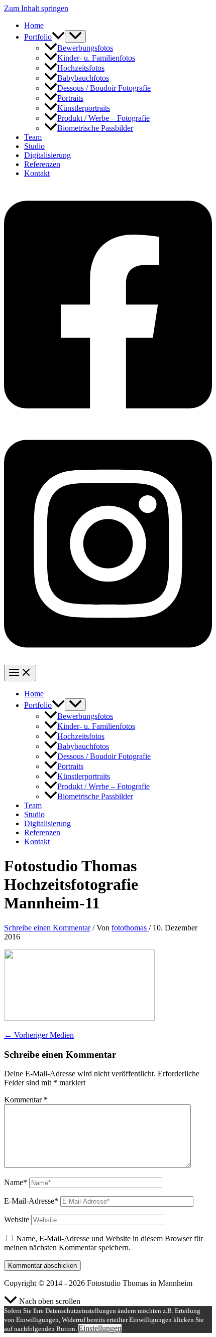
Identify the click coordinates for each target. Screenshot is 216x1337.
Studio (34, 146)
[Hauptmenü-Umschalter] (20, 673)
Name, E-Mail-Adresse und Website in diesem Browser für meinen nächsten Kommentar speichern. (103, 1243)
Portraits (70, 98)
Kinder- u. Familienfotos (96, 58)
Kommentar (26, 1099)
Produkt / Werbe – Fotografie (103, 118)
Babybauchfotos (83, 78)
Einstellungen (100, 1328)
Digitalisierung (47, 155)
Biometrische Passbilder (95, 128)
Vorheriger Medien (39, 1035)
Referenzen (42, 164)
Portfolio (38, 37)
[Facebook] (108, 420)
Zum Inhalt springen (36, 8)
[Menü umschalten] (75, 36)
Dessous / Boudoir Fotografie (104, 88)
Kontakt (37, 173)
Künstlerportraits (83, 108)
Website (16, 1219)
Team (33, 137)
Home (34, 25)
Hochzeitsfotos (80, 68)
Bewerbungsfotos (85, 48)
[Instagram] (108, 660)
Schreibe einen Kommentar (47, 927)
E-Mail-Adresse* (31, 1201)
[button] (58, 37)
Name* (15, 1182)
